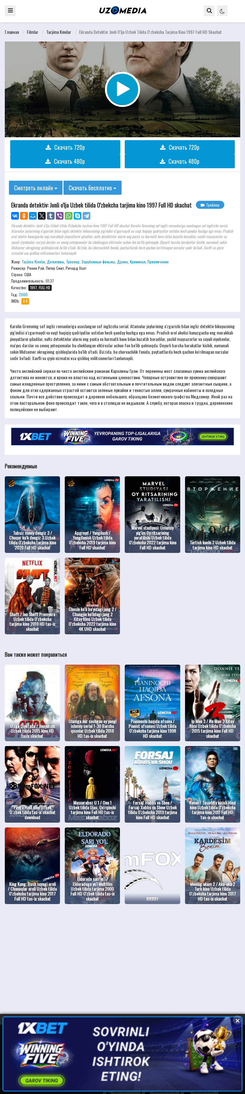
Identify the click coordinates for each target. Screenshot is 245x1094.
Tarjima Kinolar (58, 31)
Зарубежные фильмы (98, 261)
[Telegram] (86, 216)
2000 (23, 294)
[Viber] (59, 216)
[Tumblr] (51, 216)
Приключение (158, 261)
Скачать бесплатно (91, 188)
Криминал (137, 261)
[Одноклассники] (24, 216)
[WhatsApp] (68, 216)
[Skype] (77, 216)
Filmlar (32, 31)
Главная (12, 31)
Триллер (72, 261)
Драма (122, 261)
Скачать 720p (69, 147)
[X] (42, 216)
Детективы (55, 261)
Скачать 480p (69, 161)
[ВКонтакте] (15, 216)
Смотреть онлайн (34, 188)
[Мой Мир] (33, 216)
